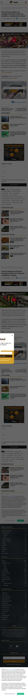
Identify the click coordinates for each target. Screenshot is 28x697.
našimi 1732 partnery (10, 669)
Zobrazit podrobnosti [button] (10, 693)
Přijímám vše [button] (21, 693)
